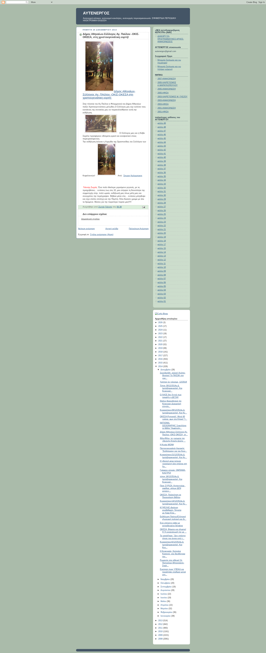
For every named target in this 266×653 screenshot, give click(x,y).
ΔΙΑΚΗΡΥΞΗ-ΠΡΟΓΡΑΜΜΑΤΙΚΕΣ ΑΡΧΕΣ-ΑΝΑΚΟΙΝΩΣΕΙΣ (170, 39)
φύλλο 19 (161, 237)
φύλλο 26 (161, 211)
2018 (160, 352)
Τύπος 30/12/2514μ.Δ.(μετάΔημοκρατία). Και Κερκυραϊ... (171, 388)
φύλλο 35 (161, 176)
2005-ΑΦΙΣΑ (163, 93)
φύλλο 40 (161, 157)
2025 (160, 326)
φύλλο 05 (161, 286)
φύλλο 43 (161, 146)
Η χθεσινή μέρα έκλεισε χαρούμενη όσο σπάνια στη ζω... (173, 464)
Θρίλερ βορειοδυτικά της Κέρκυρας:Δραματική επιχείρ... (170, 404)
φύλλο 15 (161, 248)
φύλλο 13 (161, 256)
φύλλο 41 (161, 154)
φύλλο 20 (161, 233)
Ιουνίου (164, 598)
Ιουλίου (164, 594)
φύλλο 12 (161, 260)
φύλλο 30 (161, 195)
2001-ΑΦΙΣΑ (163, 112)
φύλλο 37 (161, 169)
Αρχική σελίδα (111, 229)
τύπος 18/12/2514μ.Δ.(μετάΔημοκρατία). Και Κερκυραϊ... (171, 479)
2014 (160, 366)
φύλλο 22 (161, 226)
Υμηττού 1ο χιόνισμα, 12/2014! (173, 382)
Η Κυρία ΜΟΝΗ (167, 445)
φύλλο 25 (161, 214)
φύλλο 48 (161, 127)
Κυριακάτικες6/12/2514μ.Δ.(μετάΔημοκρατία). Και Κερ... (172, 544)
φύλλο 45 (161, 138)
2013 (160, 620)
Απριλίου (165, 605)
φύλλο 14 (161, 252)
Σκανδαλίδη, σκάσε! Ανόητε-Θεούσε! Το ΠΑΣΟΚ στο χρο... (172, 375)
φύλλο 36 (161, 173)
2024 (160, 330)
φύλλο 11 (161, 264)
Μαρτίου (165, 608)
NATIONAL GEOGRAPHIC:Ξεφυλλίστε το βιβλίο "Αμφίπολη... (173, 425)
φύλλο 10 (161, 267)
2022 (160, 337)
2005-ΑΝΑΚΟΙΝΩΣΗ (166, 89)
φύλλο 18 (161, 241)
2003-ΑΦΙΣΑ (163, 104)
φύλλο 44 (161, 142)
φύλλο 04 (161, 290)
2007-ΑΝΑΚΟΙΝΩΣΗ (166, 79)
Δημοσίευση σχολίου (90, 219)
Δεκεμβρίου (166, 370)
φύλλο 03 (161, 294)
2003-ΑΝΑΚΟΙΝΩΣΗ (166, 100)
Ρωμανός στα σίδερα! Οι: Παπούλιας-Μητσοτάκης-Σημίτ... (172, 563)
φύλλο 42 (161, 150)
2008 (160, 639)
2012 (160, 624)
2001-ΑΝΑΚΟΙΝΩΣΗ (166, 108)
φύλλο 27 (161, 207)
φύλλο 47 (161, 131)
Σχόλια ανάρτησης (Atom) (101, 234)
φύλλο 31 (161, 191)
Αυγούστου (166, 590)
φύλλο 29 (161, 199)
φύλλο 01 (161, 301)
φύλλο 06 (161, 282)
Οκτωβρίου (166, 583)
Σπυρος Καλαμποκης (132, 176)
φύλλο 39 (161, 161)
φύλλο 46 (161, 135)
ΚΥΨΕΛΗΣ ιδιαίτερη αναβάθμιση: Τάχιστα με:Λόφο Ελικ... (170, 510)
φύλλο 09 (161, 271)
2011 (160, 628)
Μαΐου (164, 601)
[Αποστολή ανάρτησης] (143, 207)
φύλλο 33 (161, 184)
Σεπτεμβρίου (166, 587)
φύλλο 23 (161, 222)
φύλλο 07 (161, 279)
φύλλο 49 (161, 123)
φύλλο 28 (161, 203)
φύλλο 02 (161, 298)
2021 (160, 341)
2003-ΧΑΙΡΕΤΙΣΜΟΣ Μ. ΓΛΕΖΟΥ (172, 97)
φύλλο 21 (161, 229)
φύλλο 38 (161, 165)
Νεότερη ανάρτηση (86, 229)
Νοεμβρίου (165, 579)
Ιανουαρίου (166, 616)
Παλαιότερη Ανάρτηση (139, 229)
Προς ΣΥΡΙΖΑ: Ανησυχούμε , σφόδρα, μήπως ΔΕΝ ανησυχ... (173, 488)
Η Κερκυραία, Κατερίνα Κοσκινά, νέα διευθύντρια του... (172, 554)
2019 (160, 348)
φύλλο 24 (161, 218)
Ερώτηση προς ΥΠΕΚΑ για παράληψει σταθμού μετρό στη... (173, 572)
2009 (160, 635)
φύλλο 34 (161, 180)
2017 (160, 355)
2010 (160, 631)
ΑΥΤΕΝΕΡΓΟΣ (96, 13)
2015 (160, 363)
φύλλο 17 (161, 244)
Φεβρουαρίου (167, 612)
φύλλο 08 (161, 275)
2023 (160, 333)
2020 (160, 344)
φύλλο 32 (161, 188)
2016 (160, 359)
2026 (160, 322)
